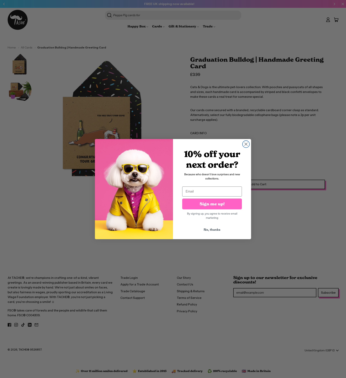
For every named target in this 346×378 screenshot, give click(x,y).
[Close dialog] (245, 144)
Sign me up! (212, 204)
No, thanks (212, 229)
